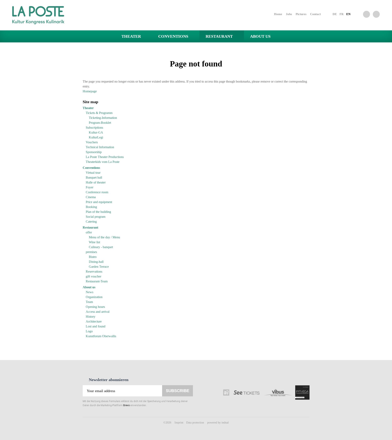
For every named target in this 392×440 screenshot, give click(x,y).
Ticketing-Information (103, 117)
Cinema (91, 197)
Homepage (90, 91)
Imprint (179, 422)
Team (89, 302)
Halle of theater (96, 182)
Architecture (94, 321)
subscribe (177, 390)
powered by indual (218, 422)
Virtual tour (93, 172)
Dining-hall (96, 261)
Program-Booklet (100, 122)
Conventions (91, 167)
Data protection (195, 422)
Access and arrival (97, 311)
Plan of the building (98, 211)
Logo (89, 331)
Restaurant (90, 227)
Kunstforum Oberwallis (101, 336)
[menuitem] (274, 14)
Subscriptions (94, 127)
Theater (88, 108)
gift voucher (93, 276)
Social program (95, 216)
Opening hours (95, 306)
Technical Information (100, 147)
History (90, 316)
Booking (91, 207)
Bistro (93, 257)
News (89, 292)
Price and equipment (99, 202)
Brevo (126, 405)
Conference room (97, 192)
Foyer (89, 187)
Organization (94, 297)
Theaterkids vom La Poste (102, 162)
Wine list (94, 242)
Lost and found (95, 326)
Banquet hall (94, 177)
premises (91, 252)
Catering (91, 221)
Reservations (94, 271)
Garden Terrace (99, 266)
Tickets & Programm (99, 113)
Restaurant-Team (97, 281)
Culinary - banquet (101, 247)
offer (89, 232)
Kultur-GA (96, 132)
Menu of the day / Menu (104, 237)
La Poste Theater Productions (105, 157)
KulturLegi (96, 137)
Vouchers (92, 142)
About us (89, 287)
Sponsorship (94, 152)
